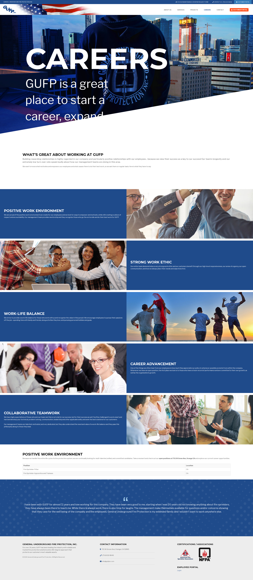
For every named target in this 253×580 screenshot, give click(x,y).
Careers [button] (207, 10)
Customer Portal (243, 2)
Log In (179, 570)
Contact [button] (220, 10)
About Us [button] (167, 10)
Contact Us (218, 2)
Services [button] (180, 10)
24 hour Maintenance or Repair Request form (192, 2)
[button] (239, 10)
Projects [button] (194, 10)
